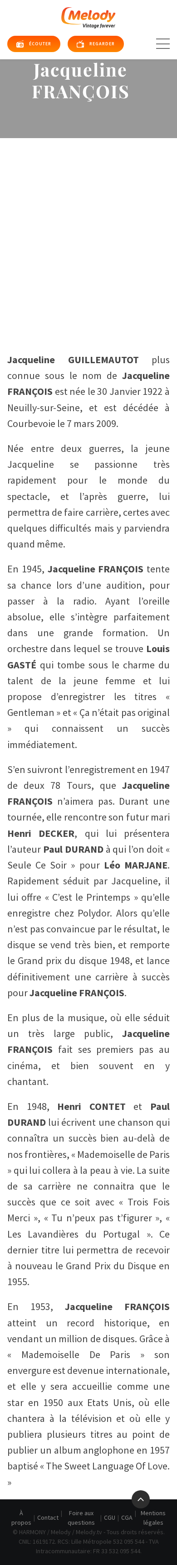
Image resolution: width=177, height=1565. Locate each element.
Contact (48, 1517)
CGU (109, 1517)
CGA (127, 1517)
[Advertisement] (88, 231)
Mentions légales (153, 1518)
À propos (21, 1518)
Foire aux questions (81, 1518)
